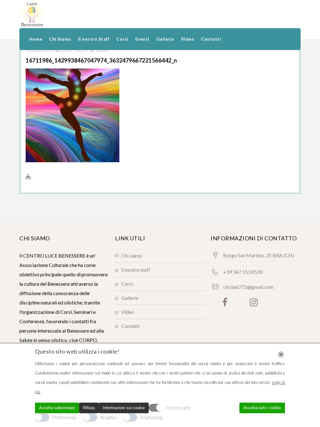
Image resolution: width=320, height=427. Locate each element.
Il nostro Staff (94, 39)
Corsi (122, 39)
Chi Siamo (60, 39)
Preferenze (64, 417)
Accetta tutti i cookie (262, 407)
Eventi (142, 39)
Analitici (108, 417)
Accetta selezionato (57, 407)
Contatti (211, 39)
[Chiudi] (281, 354)
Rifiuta (89, 407)
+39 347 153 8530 (243, 272)
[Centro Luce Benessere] (31, 14)
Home (35, 39)
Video (187, 39)
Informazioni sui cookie (124, 407)
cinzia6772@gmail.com (248, 287)
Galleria (165, 39)
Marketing (151, 417)
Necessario (178, 407)
